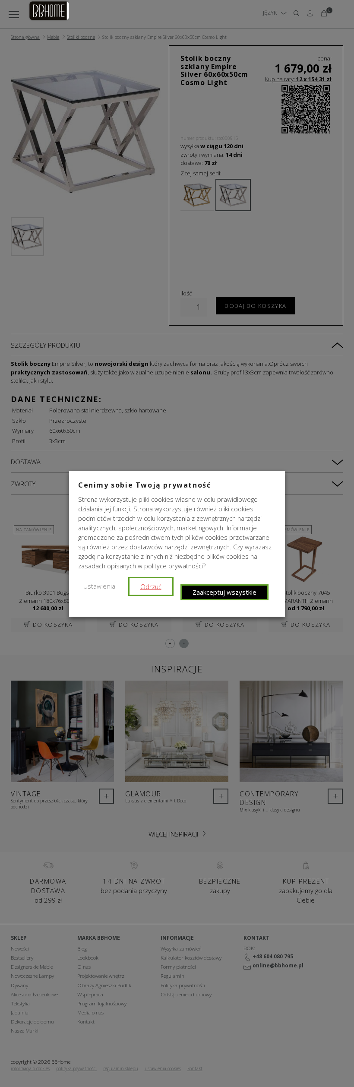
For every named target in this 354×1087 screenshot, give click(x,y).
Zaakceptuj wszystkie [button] (224, 592)
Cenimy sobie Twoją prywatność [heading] (144, 485)
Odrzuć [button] (150, 586)
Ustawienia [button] (99, 586)
